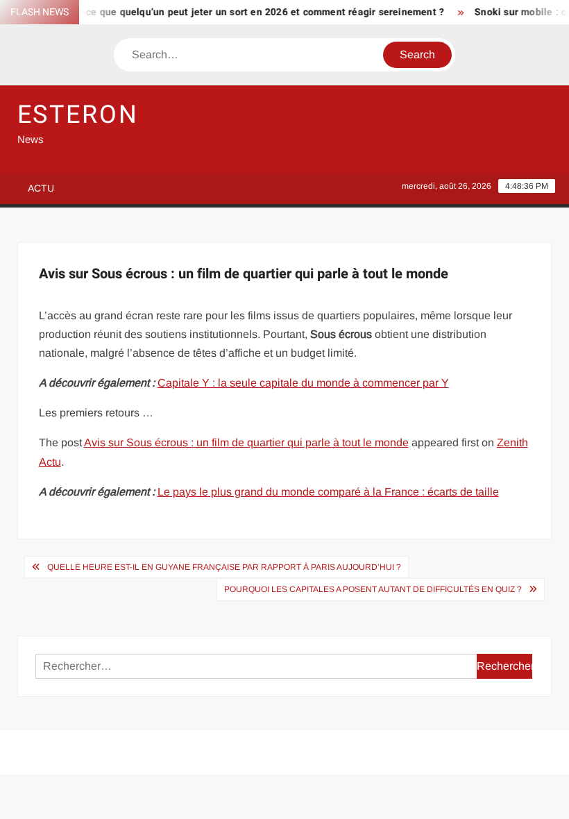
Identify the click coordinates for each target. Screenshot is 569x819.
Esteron (78, 114)
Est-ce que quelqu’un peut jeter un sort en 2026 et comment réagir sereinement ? (248, 12)
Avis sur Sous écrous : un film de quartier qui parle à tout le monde (246, 442)
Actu (41, 188)
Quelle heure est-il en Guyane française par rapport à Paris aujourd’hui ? (224, 567)
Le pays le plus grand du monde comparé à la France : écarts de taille (328, 492)
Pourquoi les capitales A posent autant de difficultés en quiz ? (373, 589)
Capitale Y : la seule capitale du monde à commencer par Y (303, 383)
